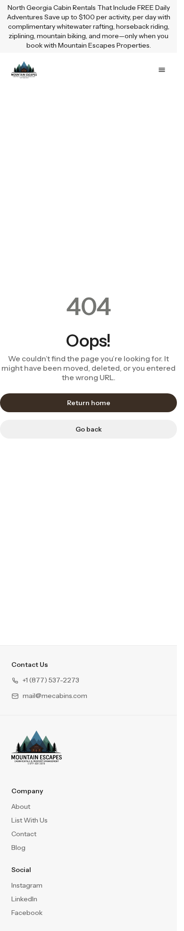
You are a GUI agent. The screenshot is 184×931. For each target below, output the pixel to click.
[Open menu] (161, 69)
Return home (88, 403)
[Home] (36, 748)
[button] (45, 680)
